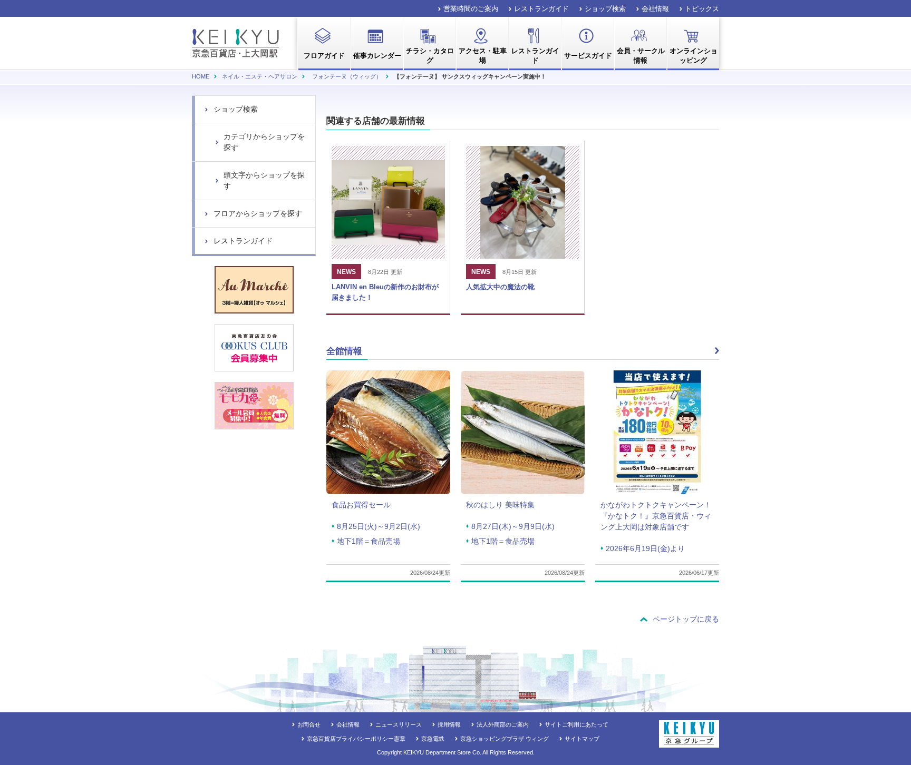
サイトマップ (582, 738)
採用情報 (449, 724)
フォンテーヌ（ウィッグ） (347, 76)
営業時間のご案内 (470, 9)
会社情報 (655, 9)
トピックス (702, 9)
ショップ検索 (605, 9)
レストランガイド (541, 9)
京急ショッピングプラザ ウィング (504, 738)
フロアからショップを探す (258, 213)
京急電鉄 (432, 738)
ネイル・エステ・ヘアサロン (259, 76)
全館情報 (344, 351)
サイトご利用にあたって (576, 724)
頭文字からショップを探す (264, 180)
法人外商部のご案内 (503, 724)
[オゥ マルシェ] (254, 289)
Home (200, 76)
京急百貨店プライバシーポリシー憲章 (356, 738)
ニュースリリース (398, 724)
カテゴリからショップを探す (264, 142)
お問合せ (309, 724)
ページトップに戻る (686, 619)
